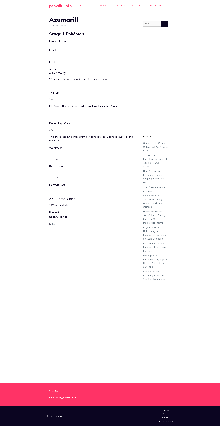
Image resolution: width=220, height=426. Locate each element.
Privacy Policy (164, 417)
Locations (104, 6)
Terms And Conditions (164, 421)
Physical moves (155, 6)
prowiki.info (60, 5)
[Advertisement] (155, 82)
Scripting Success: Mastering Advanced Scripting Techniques (154, 275)
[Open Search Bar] (168, 5)
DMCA (164, 414)
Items (141, 6)
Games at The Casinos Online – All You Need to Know (155, 147)
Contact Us (164, 410)
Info (90, 6)
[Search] (164, 24)
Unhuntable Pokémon (125, 6)
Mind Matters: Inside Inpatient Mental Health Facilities (155, 247)
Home (82, 6)
